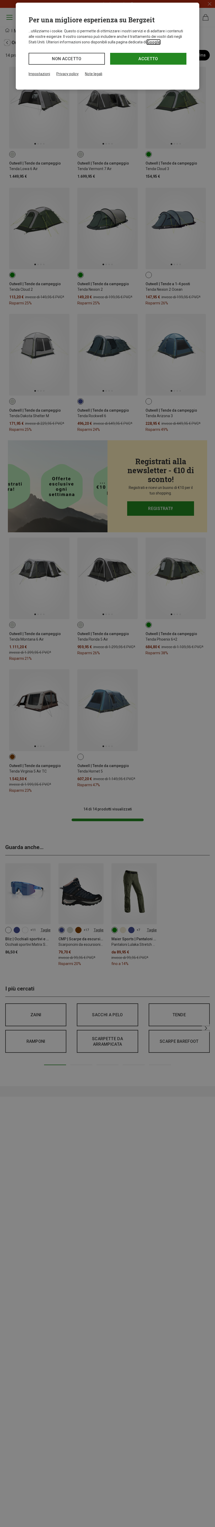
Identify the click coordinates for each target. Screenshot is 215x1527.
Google (153, 42)
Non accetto (67, 58)
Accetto (148, 58)
